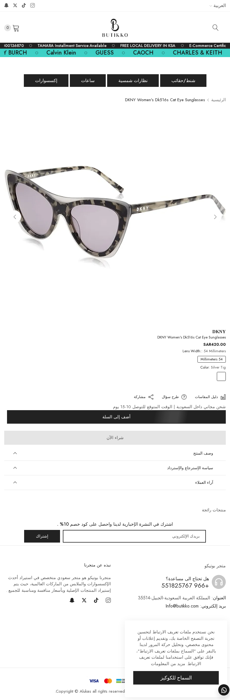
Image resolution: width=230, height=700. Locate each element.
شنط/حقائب (183, 80)
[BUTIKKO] (115, 28)
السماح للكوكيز (176, 677)
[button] (14, 216)
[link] (149, 46)
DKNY (219, 331)
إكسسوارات (46, 80)
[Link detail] (32, 5)
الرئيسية (218, 100)
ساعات (88, 80)
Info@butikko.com (195, 606)
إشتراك (42, 536)
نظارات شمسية (133, 80)
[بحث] (216, 27)
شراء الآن (115, 438)
